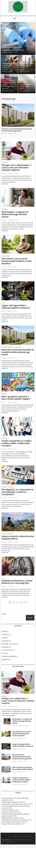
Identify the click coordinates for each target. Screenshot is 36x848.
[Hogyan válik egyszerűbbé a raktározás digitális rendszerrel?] (18, 290)
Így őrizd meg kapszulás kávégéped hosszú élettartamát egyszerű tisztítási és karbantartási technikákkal (17, 131)
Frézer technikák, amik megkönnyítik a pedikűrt (13, 48)
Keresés (4, 614)
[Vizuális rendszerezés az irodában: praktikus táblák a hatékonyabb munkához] (18, 426)
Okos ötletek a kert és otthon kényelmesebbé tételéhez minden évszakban (17, 261)
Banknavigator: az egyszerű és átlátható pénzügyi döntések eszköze (15, 214)
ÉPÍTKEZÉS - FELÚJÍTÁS (7, 346)
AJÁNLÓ (4, 631)
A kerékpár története (8, 810)
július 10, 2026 (13, 358)
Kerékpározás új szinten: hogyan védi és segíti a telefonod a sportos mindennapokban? (8, 82)
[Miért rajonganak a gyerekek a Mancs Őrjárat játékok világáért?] (18, 381)
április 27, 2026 (13, 542)
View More (4, 184)
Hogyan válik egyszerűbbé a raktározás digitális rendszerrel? (16, 306)
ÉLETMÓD (4, 44)
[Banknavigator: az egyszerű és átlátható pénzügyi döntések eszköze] (18, 197)
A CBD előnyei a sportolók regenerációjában (14, 820)
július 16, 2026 (12, 311)
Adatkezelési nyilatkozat (28, 836)
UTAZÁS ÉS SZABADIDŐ (7, 533)
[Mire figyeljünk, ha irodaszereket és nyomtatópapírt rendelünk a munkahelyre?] (18, 474)
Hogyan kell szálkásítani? (9, 812)
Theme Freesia (20, 839)
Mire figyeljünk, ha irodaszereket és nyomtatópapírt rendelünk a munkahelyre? (17, 492)
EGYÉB (4, 638)
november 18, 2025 (26, 90)
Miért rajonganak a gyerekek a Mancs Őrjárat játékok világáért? (16, 397)
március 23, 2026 (7, 71)
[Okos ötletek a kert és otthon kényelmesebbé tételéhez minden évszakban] (18, 244)
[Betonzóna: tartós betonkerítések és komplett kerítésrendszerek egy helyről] (18, 335)
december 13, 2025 (8, 90)
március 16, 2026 (25, 71)
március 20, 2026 (13, 135)
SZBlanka (5, 69)
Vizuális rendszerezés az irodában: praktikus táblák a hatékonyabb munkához (17, 443)
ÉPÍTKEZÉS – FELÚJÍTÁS (9, 644)
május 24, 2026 (12, 402)
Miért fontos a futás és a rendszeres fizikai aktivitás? (26, 65)
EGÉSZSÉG (5, 634)
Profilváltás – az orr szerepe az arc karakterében (8, 65)
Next (33, 99)
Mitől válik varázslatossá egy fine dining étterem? (26, 84)
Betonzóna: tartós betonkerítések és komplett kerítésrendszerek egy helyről (18, 352)
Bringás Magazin (6, 839)
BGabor (5, 52)
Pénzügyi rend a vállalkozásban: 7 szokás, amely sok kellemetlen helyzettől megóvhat (17, 167)
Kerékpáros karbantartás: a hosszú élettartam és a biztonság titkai (17, 581)
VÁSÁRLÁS (4, 393)
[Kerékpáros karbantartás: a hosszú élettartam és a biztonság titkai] (18, 566)
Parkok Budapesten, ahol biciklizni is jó (13, 822)
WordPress (27, 839)
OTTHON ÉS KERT (7, 124)
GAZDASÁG (4, 162)
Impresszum (16, 836)
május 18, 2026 (13, 449)
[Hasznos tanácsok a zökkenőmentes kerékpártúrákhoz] (18, 521)
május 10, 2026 (13, 497)
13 (21, 603)
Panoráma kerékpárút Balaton (10, 818)
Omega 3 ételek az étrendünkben (11, 824)
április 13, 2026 (14, 52)
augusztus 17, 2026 (14, 173)
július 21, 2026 (13, 266)
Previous (31, 99)
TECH (3, 302)
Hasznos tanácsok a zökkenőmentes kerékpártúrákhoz (18, 537)
